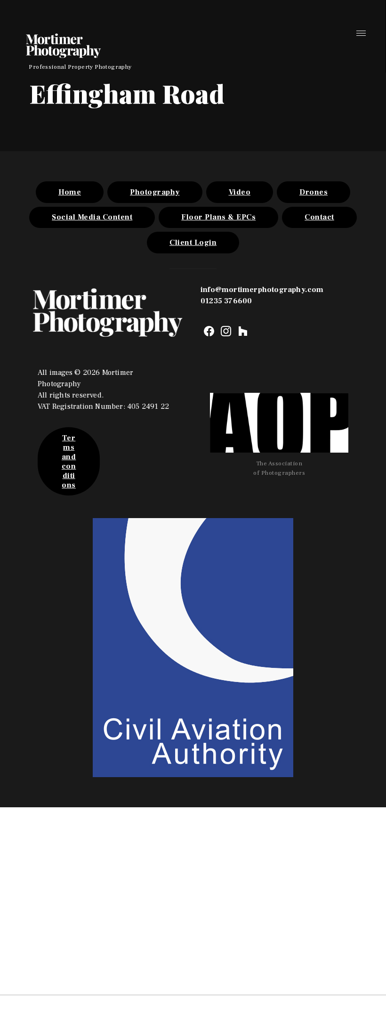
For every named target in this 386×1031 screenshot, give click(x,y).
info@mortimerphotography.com (262, 289)
